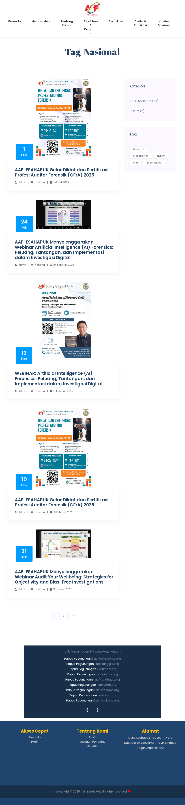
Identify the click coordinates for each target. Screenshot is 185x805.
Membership (41, 21)
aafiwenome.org (107, 690)
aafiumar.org (107, 685)
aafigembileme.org (107, 659)
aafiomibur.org (107, 674)
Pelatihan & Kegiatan (91, 25)
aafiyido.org (107, 695)
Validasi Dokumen (164, 23)
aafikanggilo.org (107, 664)
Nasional (138, 149)
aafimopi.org (107, 669)
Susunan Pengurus (92, 742)
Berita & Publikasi (140, 23)
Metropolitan (140, 156)
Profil (34, 742)
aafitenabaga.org (107, 679)
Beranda (14, 21)
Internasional (154, 162)
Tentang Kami (67, 23)
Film (135, 162)
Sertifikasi (116, 21)
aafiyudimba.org (107, 700)
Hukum (161, 156)
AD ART (92, 746)
